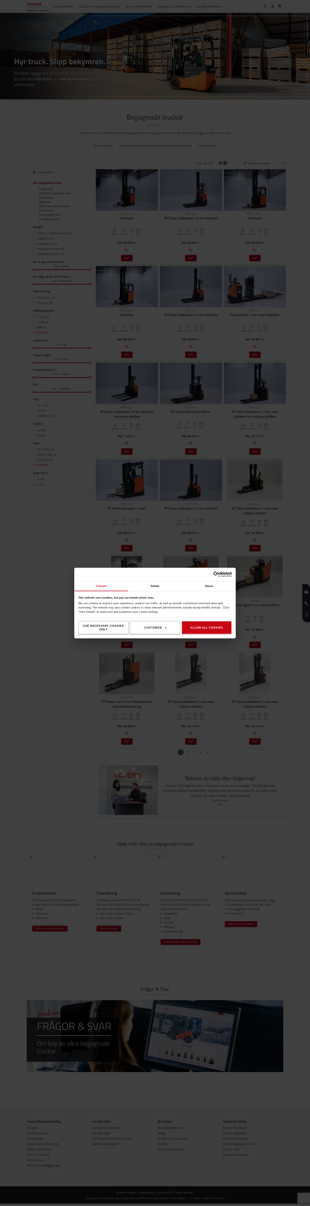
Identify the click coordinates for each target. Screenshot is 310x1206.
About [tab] (209, 585)
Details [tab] (155, 585)
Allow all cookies (206, 627)
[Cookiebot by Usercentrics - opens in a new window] (216, 574)
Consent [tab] (101, 585)
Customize (153, 627)
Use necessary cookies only (103, 627)
